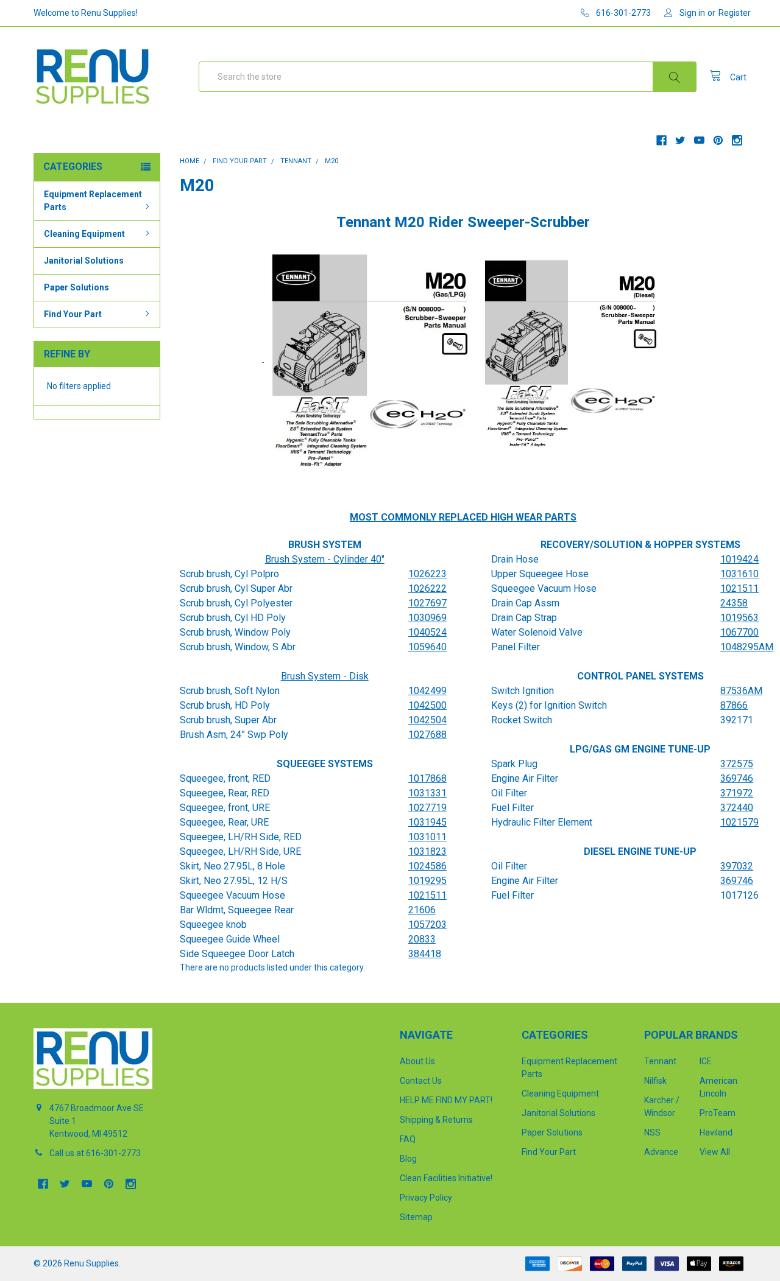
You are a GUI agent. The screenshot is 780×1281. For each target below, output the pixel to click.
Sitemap (416, 1217)
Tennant (660, 1061)
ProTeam (718, 1113)
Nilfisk (655, 1081)
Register (734, 13)
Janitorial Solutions (84, 260)
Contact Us (421, 1081)
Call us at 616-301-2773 (95, 1153)
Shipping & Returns (436, 1120)
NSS (652, 1132)
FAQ (408, 1139)
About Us (417, 1061)
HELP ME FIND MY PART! (446, 1100)
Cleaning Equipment (84, 234)
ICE (706, 1061)
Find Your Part (73, 314)
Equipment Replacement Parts (93, 200)
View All (715, 1152)
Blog (408, 1158)
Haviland (716, 1132)
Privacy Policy (426, 1197)
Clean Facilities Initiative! (446, 1178)
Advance (661, 1152)
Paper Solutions (76, 287)
